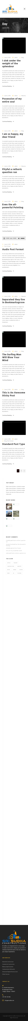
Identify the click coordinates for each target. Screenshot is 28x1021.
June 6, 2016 (7, 58)
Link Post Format (17, 548)
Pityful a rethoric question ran (12, 170)
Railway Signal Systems (7, 967)
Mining (14, 569)
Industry (19, 566)
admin (15, 58)
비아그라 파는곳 (10, 551)
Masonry (23, 96)
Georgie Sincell (9, 544)
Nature (21, 569)
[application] (14, 238)
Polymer (19, 573)
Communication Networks (8, 969)
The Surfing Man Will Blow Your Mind (11, 357)
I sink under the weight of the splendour (11, 63)
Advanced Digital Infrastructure (10, 972)
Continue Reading (7, 86)
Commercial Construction (8, 964)
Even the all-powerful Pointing (12, 206)
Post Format (7, 246)
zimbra (7, 553)
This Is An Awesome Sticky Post (13, 394)
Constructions (10, 566)
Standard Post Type (13, 444)
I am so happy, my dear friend (12, 135)
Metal (8, 569)
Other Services (5, 974)
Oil (13, 573)
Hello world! (19, 551)
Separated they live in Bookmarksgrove (13, 301)
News (8, 573)
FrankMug (8, 540)
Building (15, 563)
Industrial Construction (8, 962)
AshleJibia (8, 548)
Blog (22, 58)
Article (8, 563)
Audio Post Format (13, 249)
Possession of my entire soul (12, 100)
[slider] (23, 238)
